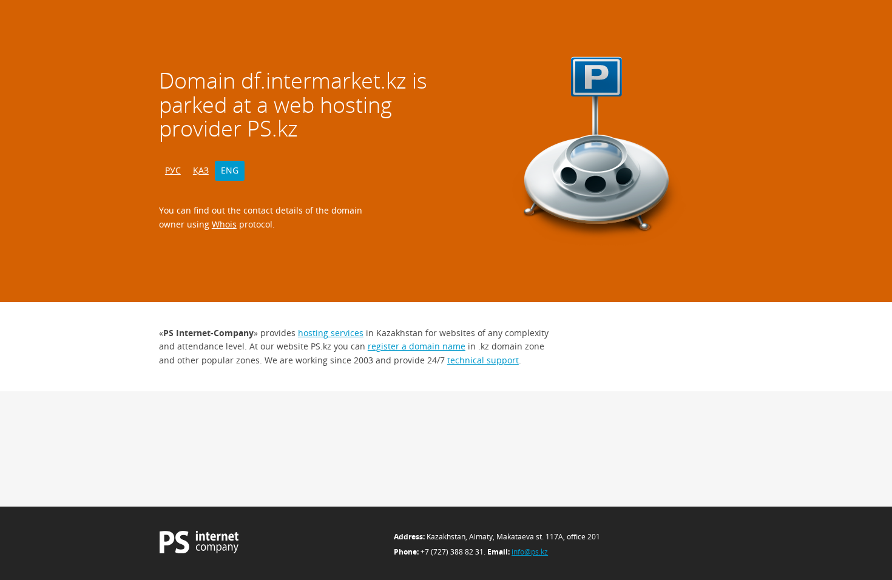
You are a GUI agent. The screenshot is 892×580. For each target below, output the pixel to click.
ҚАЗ (201, 170)
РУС (173, 170)
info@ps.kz (530, 552)
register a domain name (416, 346)
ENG (229, 170)
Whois (224, 224)
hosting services (330, 333)
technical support (483, 360)
